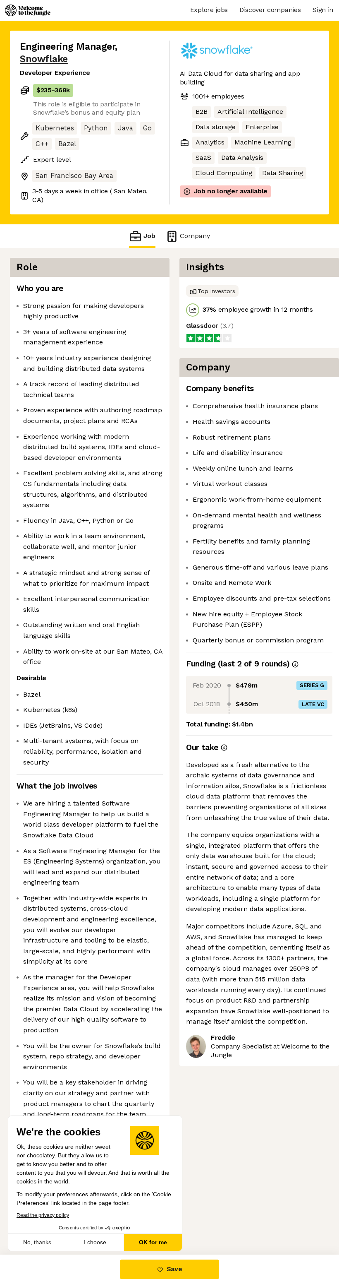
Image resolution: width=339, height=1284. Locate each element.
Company (195, 236)
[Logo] (27, 10)
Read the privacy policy (43, 1215)
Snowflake (44, 59)
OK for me (153, 1242)
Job (149, 236)
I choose (95, 1242)
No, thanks (37, 1242)
